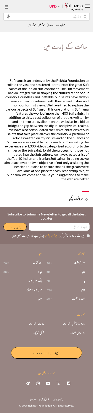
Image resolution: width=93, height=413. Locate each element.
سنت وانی (50, 25)
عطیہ (40, 299)
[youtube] (48, 383)
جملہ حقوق (33, 399)
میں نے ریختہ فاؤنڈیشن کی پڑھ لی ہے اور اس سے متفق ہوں (48, 236)
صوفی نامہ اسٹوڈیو (34, 289)
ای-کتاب (37, 262)
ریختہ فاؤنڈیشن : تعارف (74, 324)
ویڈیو (40, 271)
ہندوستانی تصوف (77, 333)
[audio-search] (8, 16)
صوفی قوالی (41, 25)
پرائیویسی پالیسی (52, 236)
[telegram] (27, 383)
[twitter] (58, 383)
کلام (83, 289)
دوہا (83, 271)
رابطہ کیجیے (42, 353)
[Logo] (73, 7)
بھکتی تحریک (38, 333)
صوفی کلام (32, 25)
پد (84, 280)
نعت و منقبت (78, 299)
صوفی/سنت (60, 25)
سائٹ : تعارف (36, 324)
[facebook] (68, 383)
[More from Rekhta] (6, 6)
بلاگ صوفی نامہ (35, 280)
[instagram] (37, 383)
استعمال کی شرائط (44, 399)
